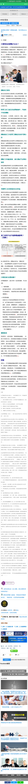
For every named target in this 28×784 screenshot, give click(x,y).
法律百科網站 (13, 612)
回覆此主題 (14, 23)
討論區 (24, 775)
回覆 (18, 654)
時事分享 (14, 14)
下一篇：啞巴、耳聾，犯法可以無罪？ (16, 674)
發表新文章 (5, 23)
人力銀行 (8, 779)
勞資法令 (3, 648)
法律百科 (9, 610)
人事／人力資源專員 (20, 626)
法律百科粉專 (4, 612)
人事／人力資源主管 (7, 626)
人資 (6, 646)
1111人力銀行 (5, 775)
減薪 (8, 648)
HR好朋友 (4, 14)
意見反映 (19, 775)
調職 (14, 648)
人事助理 (4, 629)
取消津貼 (10, 646)
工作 (20, 779)
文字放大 (25, 35)
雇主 (11, 648)
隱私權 (12, 775)
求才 (18, 779)
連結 (17, 610)
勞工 (20, 646)
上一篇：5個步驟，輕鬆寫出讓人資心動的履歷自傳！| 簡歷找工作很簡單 (14, 672)
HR (3, 646)
